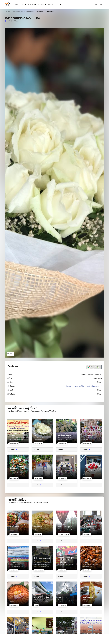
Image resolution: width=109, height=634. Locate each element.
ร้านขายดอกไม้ (30, 12)
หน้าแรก (15, 4)
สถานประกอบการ (18, 12)
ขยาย (11, 354)
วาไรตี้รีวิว (31, 4)
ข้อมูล (58, 4)
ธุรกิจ (50, 4)
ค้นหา (23, 4)
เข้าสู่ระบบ (98, 4)
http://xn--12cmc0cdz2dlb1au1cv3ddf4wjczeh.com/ (84, 386)
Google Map (95, 367)
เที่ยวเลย (41, 4)
